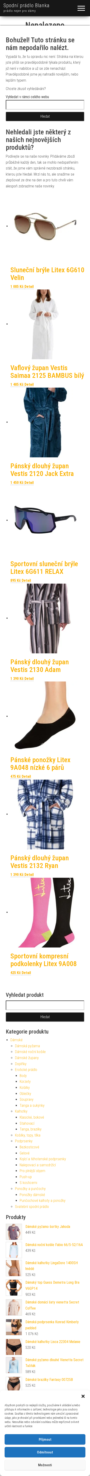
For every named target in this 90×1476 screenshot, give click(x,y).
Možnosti (45, 1465)
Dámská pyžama (27, 1046)
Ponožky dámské (32, 1195)
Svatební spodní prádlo (32, 1206)
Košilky (25, 1087)
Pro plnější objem (32, 1171)
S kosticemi (28, 1182)
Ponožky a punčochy (30, 1189)
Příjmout (45, 1439)
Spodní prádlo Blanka (26, 5)
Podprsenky (24, 1141)
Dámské (16, 1040)
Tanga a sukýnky (32, 1105)
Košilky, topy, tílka (27, 1135)
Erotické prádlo (26, 1069)
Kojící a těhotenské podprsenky (43, 1159)
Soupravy (26, 1099)
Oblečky (25, 1093)
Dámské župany (27, 1058)
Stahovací (27, 1123)
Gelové (25, 1153)
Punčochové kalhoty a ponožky (43, 1200)
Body (23, 1076)
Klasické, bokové (32, 1117)
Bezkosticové (29, 1147)
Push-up (26, 1177)
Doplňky (21, 1064)
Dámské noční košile (30, 1052)
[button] (83, 1396)
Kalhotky (21, 1111)
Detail (29, 286)
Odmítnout (45, 1452)
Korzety (25, 1081)
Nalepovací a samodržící (38, 1165)
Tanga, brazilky (31, 1129)
